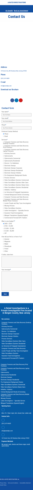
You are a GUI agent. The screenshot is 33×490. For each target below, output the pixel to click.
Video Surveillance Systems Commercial (13, 384)
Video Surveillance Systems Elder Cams (13, 341)
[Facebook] (17, 7)
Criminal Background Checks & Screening (13, 392)
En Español (9, 11)
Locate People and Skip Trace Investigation (15, 351)
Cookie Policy (3, 485)
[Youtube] (21, 100)
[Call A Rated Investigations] (3, 420)
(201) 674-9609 (5, 78)
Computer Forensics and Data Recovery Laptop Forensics (15, 369)
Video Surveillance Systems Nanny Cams (13, 387)
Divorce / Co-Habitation (9, 331)
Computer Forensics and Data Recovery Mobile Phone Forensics (15, 395)
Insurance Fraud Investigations (11, 356)
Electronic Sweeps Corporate (10, 334)
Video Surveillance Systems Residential (13, 343)
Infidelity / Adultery (6, 389)
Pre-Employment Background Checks (12, 382)
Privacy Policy (3, 483)
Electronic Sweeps (6, 377)
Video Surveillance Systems (10, 353)
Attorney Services (7, 326)
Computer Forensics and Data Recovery (13, 348)
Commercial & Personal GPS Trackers (13, 358)
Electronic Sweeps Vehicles (10, 336)
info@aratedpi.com (6, 86)
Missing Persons (6, 398)
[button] (2, 2)
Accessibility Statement (25, 483)
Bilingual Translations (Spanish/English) (12, 403)
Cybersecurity (5, 372)
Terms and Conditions (13, 483)
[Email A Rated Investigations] (3, 427)
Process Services (7, 339)
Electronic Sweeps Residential (10, 380)
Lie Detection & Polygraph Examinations (14, 346)
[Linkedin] (16, 100)
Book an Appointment (21, 11)
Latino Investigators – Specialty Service (13, 401)
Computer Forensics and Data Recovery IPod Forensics (14, 365)
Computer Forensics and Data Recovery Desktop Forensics (16, 323)
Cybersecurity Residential (8, 375)
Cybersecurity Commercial (9, 329)
